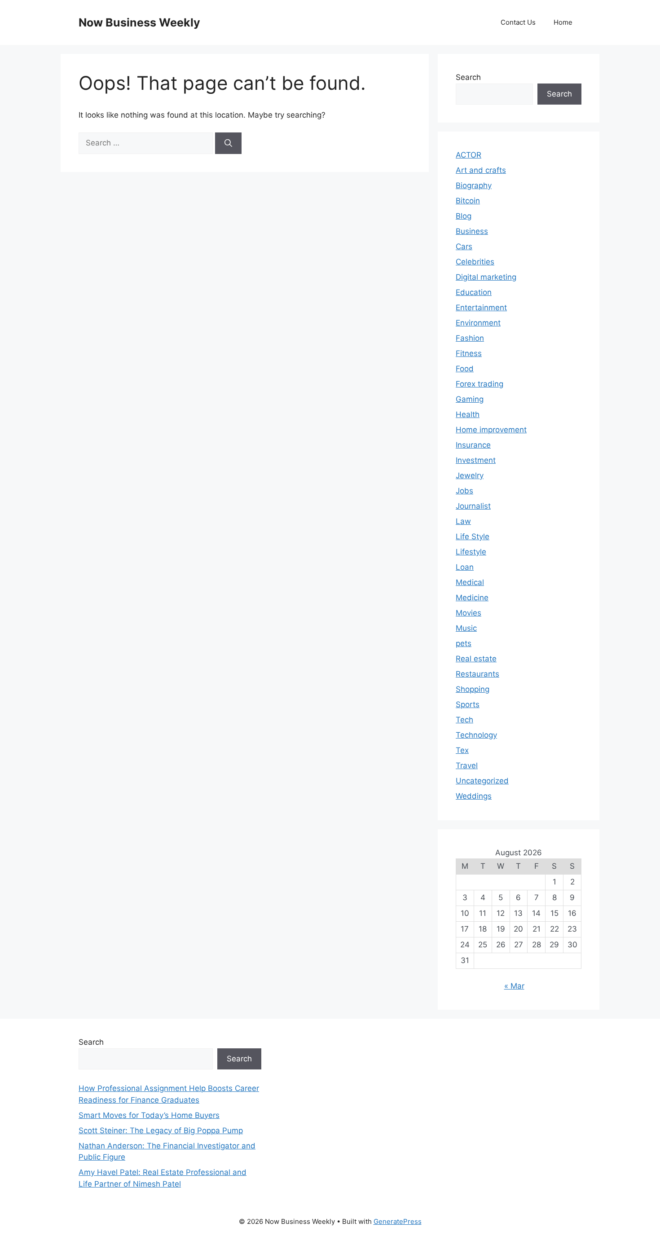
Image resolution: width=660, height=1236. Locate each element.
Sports (468, 704)
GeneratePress (398, 1221)
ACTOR (468, 154)
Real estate (476, 658)
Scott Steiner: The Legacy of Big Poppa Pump (161, 1130)
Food (465, 368)
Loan (465, 567)
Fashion (470, 338)
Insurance (473, 444)
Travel (467, 765)
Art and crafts (481, 170)
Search (468, 77)
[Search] (228, 143)
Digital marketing (486, 277)
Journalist (473, 505)
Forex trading (479, 383)
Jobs (464, 490)
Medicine (472, 597)
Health (468, 414)
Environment (478, 322)
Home (563, 22)
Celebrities (475, 261)
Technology (476, 734)
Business (472, 231)
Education (474, 292)
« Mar (514, 985)
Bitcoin (468, 200)
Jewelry (470, 475)
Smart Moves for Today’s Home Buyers (149, 1115)
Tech (464, 719)
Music (466, 628)
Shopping (472, 689)
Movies (468, 612)
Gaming (470, 399)
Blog (463, 215)
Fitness (469, 353)
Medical (470, 582)
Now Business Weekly (139, 22)
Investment (476, 460)
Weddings (474, 796)
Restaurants (477, 673)
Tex (462, 750)
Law (463, 521)
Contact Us (518, 22)
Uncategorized (482, 780)
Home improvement (491, 429)
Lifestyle (471, 551)
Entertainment (481, 307)
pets (463, 643)
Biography (474, 185)
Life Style (472, 536)
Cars (464, 246)
